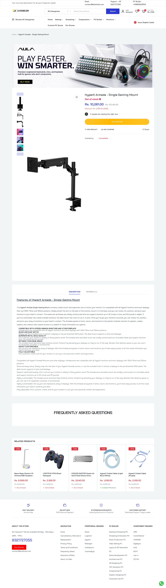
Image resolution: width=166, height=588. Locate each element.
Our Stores (70, 25)
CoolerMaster (138, 536)
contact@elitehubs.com (21, 551)
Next (20, 154)
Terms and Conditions (69, 547)
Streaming (70, 19)
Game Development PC (118, 555)
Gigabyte (137, 543)
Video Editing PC (115, 543)
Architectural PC (115, 559)
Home (50, 19)
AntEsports (89, 547)
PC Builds (98, 19)
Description (74, 292)
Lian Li (136, 555)
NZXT (135, 551)
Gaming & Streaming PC (118, 532)
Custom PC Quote (55, 25)
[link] (35, 451)
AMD (135, 532)
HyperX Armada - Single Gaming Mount (111, 95)
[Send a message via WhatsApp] (161, 583)
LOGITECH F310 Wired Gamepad (52, 474)
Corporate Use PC (116, 579)
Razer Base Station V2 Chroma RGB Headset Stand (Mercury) (23, 474)
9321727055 (22, 540)
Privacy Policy (66, 543)
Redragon (88, 543)
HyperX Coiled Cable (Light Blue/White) (111, 474)
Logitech (88, 536)
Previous (20, 94)
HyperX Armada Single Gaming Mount (35, 307)
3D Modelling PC (115, 563)
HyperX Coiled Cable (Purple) (137, 474)
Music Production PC (117, 540)
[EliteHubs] (21, 11)
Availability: (89, 138)
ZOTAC (136, 559)
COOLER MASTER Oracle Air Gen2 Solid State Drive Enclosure (82, 474)
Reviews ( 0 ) (91, 292)
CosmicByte (90, 551)
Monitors (110, 19)
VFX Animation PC (116, 567)
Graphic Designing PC (117, 575)
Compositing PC (115, 571)
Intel (135, 547)
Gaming (58, 19)
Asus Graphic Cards (146, 22)
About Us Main (66, 559)
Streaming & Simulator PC (119, 536)
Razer (87, 532)
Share (146, 129)
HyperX (88, 540)
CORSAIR (137, 540)
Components (84, 19)
